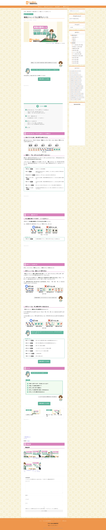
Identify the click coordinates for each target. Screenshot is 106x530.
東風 (82, 86)
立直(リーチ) (73, 93)
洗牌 (71, 89)
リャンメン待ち (73, 74)
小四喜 (76, 84)
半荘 (75, 78)
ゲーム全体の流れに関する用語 (78, 44)
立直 (79, 91)
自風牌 (72, 95)
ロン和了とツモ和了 (27, 458)
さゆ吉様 (53, 43)
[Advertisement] (44, 53)
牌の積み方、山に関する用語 (77, 46)
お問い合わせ (66, 6)
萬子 (76, 95)
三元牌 (76, 76)
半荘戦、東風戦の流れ (36, 458)
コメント (27, 481)
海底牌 (76, 89)
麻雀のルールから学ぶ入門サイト (53, 525)
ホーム (40, 6)
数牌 (78, 86)
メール (27, 499)
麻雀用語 (73, 42)
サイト (26, 503)
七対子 (72, 76)
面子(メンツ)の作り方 (32, 121)
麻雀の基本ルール (27, 436)
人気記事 (57, 6)
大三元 (80, 80)
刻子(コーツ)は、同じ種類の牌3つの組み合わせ (36, 124)
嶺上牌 (80, 84)
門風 (83, 97)
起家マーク (81, 95)
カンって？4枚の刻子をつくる (28, 471)
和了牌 (79, 78)
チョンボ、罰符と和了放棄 (45, 459)
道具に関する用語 (75, 50)
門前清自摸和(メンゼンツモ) (75, 97)
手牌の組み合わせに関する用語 (78, 55)
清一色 (80, 89)
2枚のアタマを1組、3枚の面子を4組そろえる (36, 111)
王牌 (75, 91)
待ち (74, 86)
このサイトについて (49, 6)
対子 (71, 84)
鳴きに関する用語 (75, 57)
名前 (26, 495)
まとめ (28, 127)
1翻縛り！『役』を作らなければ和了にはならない (36, 112)
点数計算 (74, 40)
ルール (26, 438)
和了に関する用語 (75, 59)
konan (28, 440)
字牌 (75, 82)
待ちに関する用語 (75, 61)
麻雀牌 (79, 99)
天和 (71, 82)
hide (45, 106)
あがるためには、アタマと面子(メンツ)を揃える (38, 109)
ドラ (71, 72)
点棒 (71, 91)
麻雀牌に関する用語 (76, 48)
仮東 (71, 78)
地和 (76, 80)
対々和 (79, 82)
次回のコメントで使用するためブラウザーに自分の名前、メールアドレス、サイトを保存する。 (42, 508)
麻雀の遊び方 (74, 35)
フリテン (76, 72)
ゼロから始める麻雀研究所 (53, 523)
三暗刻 (81, 76)
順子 (71, 99)
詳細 (29, 171)
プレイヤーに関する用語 (77, 52)
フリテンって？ (52, 458)
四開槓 (72, 80)
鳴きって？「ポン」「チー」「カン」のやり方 (36, 471)
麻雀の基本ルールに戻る (44, 78)
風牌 (75, 99)
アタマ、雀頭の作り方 (32, 116)
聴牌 (82, 93)
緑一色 (78, 93)
